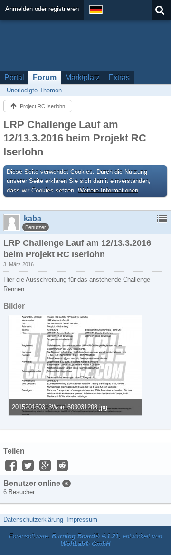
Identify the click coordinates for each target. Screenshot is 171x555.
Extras (119, 77)
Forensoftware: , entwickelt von (85, 540)
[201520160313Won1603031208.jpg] (75, 365)
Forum (45, 77)
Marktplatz (82, 77)
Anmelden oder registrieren (42, 8)
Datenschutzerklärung (33, 519)
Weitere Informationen (108, 190)
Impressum (81, 519)
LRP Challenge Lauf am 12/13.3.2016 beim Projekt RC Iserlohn (74, 138)
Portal (14, 77)
